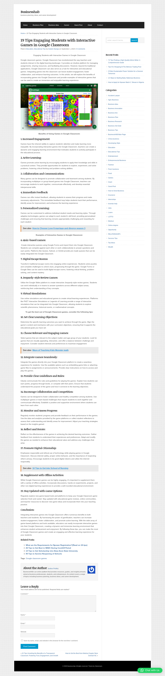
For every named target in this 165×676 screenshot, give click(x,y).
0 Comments (80, 49)
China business (113, 139)
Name (23, 615)
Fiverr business (113, 169)
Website (23, 632)
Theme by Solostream (95, 666)
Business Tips (113, 130)
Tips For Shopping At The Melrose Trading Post (124, 67)
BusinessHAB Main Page (117, 134)
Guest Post (78, 25)
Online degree (113, 225)
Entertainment (113, 156)
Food (110, 173)
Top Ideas (111, 243)
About (90, 25)
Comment (24, 594)
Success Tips (112, 238)
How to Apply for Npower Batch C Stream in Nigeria (126, 82)
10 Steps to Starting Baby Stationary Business (124, 78)
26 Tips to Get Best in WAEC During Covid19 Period (48, 548)
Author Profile (53, 568)
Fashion (111, 165)
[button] (149, 670)
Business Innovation (115, 108)
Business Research (115, 121)
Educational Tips (40, 49)
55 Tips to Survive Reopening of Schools (44, 554)
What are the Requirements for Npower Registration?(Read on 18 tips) (56, 545)
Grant (110, 182)
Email (23, 623)
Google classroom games (36, 558)
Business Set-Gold (114, 126)
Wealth (110, 247)
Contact (100, 25)
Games (110, 178)
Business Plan (38, 25)
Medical (111, 221)
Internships (112, 199)
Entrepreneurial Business (117, 160)
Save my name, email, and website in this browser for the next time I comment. (51, 641)
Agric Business (113, 100)
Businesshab (30, 11)
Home (25, 25)
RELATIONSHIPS (114, 234)
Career (66, 25)
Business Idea (53, 25)
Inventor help (112, 204)
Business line (113, 113)
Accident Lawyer (114, 95)
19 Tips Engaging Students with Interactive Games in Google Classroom (58, 42)
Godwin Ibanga (53, 49)
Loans (110, 212)
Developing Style (114, 143)
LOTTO (110, 217)
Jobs (110, 208)
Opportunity (112, 230)
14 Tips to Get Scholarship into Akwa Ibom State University (52, 551)
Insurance (111, 195)
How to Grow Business (116, 191)
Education (29, 49)
